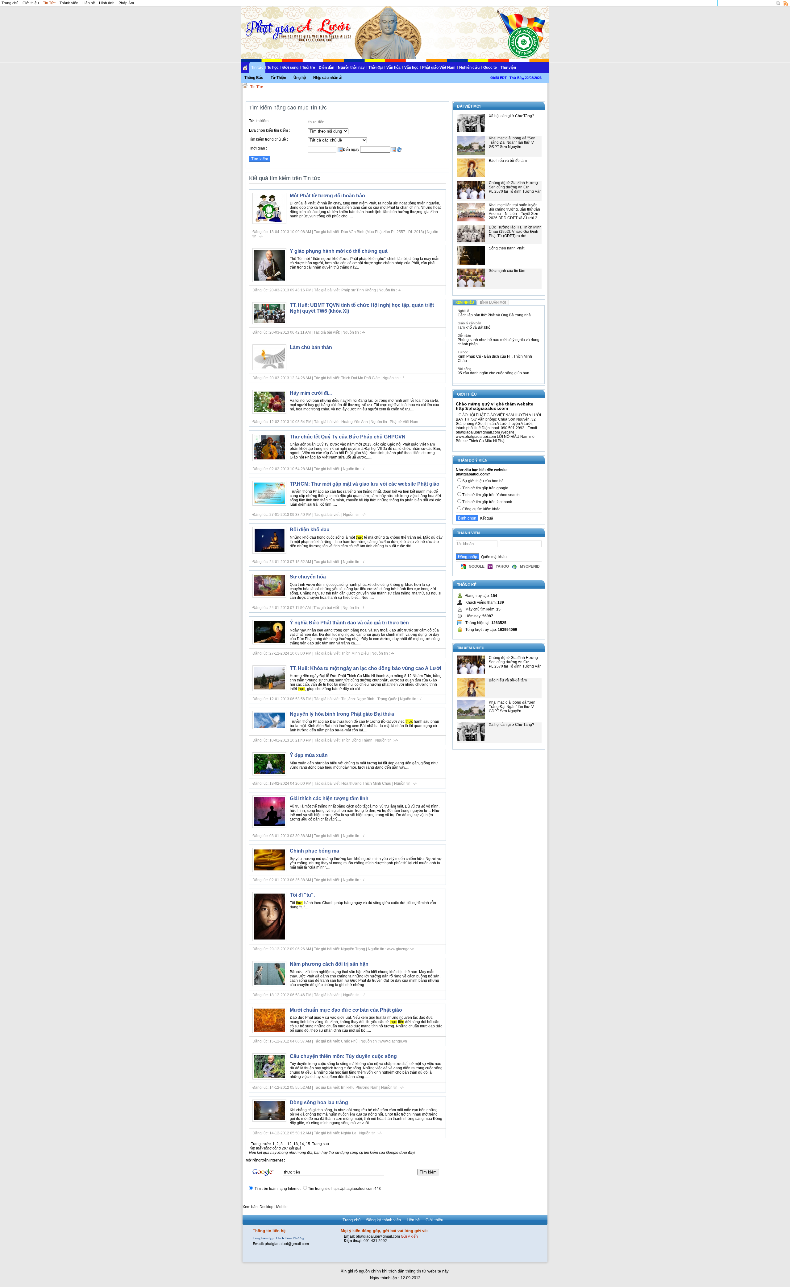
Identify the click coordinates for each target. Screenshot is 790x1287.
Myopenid (530, 566)
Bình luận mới (493, 302)
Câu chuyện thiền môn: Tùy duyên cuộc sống (343, 1056)
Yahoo (502, 566)
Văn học (411, 67)
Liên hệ (88, 3)
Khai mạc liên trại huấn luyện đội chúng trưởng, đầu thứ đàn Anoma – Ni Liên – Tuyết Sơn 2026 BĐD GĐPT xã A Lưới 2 (514, 211)
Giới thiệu (31, 3)
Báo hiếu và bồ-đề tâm (508, 160)
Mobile (282, 1207)
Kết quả (485, 518)
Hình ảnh (106, 3)
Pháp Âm (126, 3)
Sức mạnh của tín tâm (507, 271)
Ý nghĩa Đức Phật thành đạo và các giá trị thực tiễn (349, 622)
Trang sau (320, 1144)
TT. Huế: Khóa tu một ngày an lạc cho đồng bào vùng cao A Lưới (365, 668)
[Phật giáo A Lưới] (297, 24)
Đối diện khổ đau (310, 529)
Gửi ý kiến (409, 1236)
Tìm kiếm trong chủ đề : (268, 139)
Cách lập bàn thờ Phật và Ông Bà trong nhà (494, 315)
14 (302, 1144)
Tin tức (257, 67)
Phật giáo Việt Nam (438, 67)
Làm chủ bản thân (311, 347)
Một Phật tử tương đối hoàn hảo (327, 195)
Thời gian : (258, 148)
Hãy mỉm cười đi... (311, 393)
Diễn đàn (326, 67)
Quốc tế (490, 67)
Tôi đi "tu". (302, 895)
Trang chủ (10, 3)
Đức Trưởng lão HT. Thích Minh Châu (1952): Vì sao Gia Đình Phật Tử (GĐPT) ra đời (515, 231)
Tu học (273, 67)
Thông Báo (253, 78)
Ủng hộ (299, 78)
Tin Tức (49, 3)
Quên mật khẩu (493, 557)
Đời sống (290, 67)
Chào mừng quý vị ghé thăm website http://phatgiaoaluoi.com (494, 406)
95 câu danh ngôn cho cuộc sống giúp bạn (493, 373)
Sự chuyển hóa (308, 576)
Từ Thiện (278, 78)
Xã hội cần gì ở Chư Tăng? (511, 116)
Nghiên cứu (469, 67)
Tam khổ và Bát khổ (474, 327)
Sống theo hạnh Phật (506, 248)
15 (308, 1144)
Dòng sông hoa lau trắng (319, 1102)
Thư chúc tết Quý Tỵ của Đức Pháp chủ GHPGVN (347, 436)
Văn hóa (393, 67)
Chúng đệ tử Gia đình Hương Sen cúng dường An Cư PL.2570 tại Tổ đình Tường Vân (515, 187)
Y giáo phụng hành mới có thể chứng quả (339, 251)
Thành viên (69, 3)
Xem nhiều (464, 302)
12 (289, 1144)
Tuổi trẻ (308, 67)
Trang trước (261, 1144)
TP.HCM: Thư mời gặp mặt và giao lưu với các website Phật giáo (364, 484)
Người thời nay (351, 67)
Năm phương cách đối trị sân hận (329, 964)
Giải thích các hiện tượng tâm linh (329, 798)
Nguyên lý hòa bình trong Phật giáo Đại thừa (342, 714)
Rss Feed (786, 3)
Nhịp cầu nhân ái (327, 78)
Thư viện (508, 67)
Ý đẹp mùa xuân (309, 755)
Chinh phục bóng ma (314, 850)
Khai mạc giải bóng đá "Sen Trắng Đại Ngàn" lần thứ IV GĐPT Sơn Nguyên (512, 142)
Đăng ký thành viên (383, 1220)
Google (476, 566)
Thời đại (375, 67)
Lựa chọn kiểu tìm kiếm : (269, 130)
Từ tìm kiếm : (259, 121)
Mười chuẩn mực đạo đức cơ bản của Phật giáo (346, 1010)
